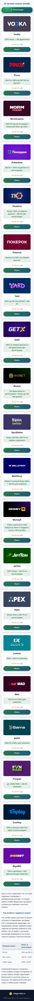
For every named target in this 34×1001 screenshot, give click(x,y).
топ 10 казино (13, 931)
